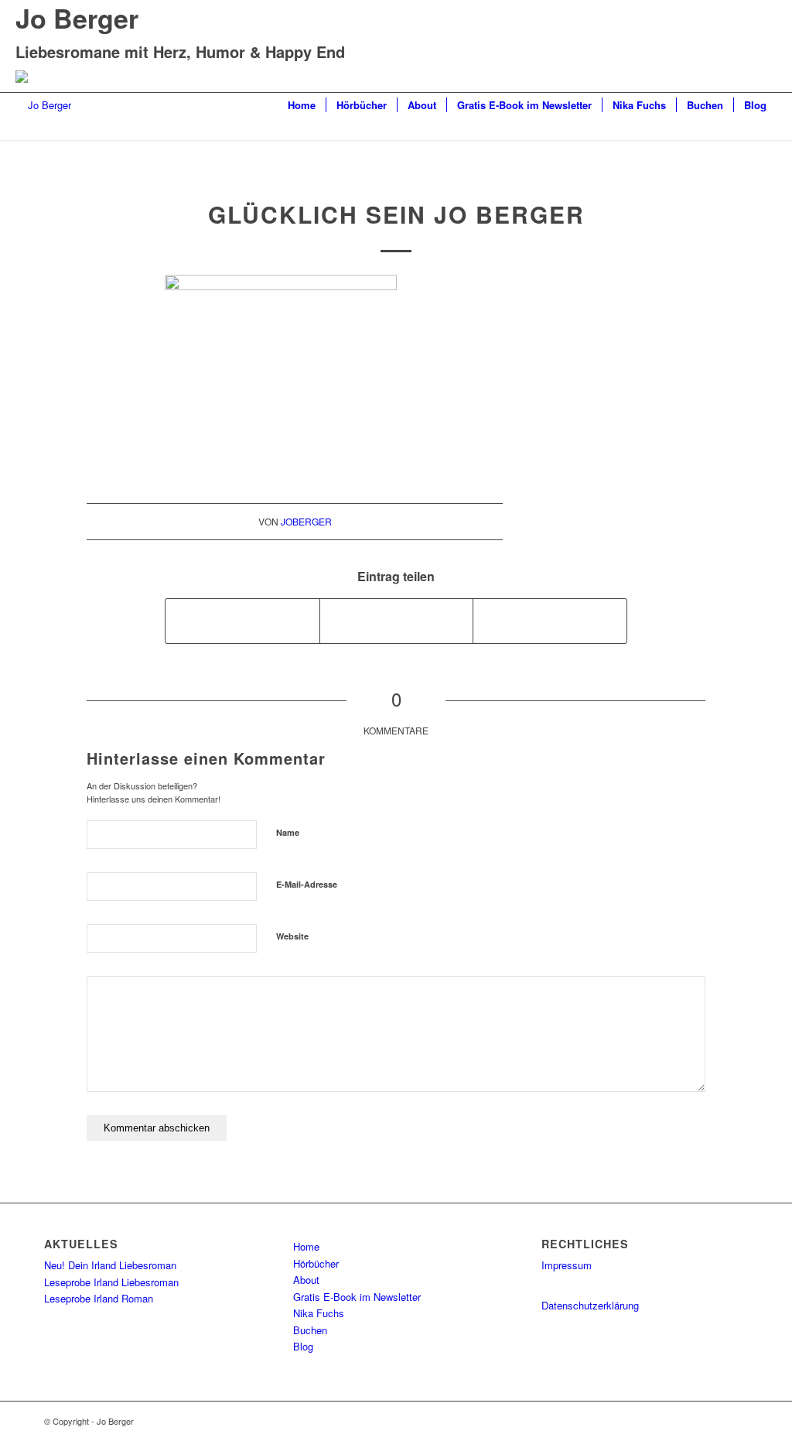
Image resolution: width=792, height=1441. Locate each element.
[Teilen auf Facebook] (242, 620)
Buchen (310, 1330)
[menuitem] (302, 105)
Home (306, 1246)
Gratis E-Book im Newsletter (357, 1296)
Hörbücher (316, 1263)
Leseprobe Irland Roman (98, 1298)
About (306, 1279)
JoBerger (306, 521)
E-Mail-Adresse (306, 884)
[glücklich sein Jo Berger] (396, 167)
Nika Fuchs (318, 1313)
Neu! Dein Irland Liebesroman (110, 1265)
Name (287, 832)
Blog (303, 1346)
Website (292, 936)
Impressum (566, 1265)
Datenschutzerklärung (590, 1305)
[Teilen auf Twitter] (396, 620)
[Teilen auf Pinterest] (549, 620)
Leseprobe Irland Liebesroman (111, 1282)
